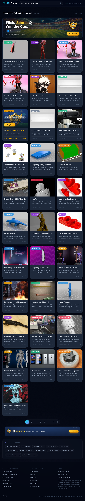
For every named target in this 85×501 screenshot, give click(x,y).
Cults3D (32, 474)
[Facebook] (3, 496)
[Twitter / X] (6, 496)
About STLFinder (63, 471)
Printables (33, 480)
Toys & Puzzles (7, 483)
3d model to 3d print (30, 455)
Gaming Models (7, 486)
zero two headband (26, 450)
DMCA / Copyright (64, 477)
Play (23, 138)
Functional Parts (7, 477)
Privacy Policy (62, 474)
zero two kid (64, 446)
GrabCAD (33, 477)
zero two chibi (40, 450)
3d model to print (67, 450)
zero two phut (51, 446)
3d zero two (26, 446)
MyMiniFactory (35, 486)
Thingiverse (34, 471)
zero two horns (53, 450)
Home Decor (6, 480)
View (23, 70)
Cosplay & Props (7, 471)
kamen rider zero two (13, 455)
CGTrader (33, 483)
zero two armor (11, 450)
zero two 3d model (12, 446)
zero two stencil (39, 446)
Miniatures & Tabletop (9, 474)
